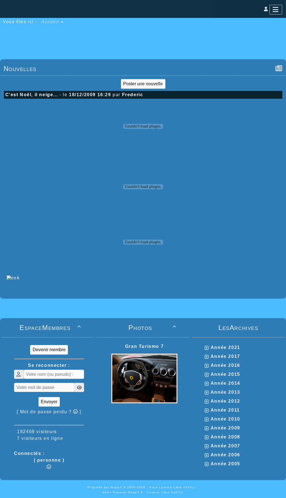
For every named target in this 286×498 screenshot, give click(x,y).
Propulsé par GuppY (105, 487)
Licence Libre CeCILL (165, 492)
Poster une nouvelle (143, 83)
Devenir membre (49, 349)
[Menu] (276, 10)
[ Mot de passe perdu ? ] (49, 411)
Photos (152, 327)
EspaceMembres (50, 327)
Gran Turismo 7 (144, 346)
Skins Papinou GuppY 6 (124, 492)
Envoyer (49, 401)
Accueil (50, 21)
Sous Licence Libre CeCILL (173, 487)
